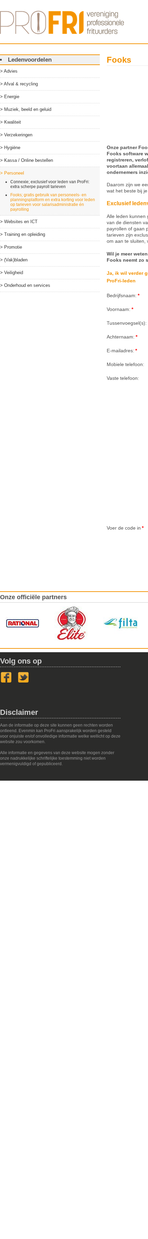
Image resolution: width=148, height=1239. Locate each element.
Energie (11, 96)
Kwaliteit (12, 122)
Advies (11, 71)
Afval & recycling (21, 83)
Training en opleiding (24, 234)
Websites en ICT (21, 221)
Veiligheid (13, 272)
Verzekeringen (18, 134)
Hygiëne (12, 147)
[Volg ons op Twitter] (23, 681)
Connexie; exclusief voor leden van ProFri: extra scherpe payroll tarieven (49, 184)
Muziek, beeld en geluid (27, 109)
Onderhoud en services (27, 285)
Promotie (13, 247)
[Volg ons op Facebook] (6, 681)
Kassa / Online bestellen (28, 160)
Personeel (14, 173)
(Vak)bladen (16, 259)
